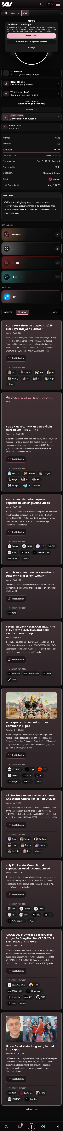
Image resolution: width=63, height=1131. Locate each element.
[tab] (9, 312)
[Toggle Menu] (58, 4)
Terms (39, 31)
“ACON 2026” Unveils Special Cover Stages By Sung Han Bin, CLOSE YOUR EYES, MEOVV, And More (30, 938)
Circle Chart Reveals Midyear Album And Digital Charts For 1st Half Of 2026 (31, 797)
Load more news (31, 1109)
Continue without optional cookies (31, 42)
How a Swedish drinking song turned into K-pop (30, 1047)
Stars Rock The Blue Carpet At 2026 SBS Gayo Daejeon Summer (29, 327)
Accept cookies (32, 36)
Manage (31, 47)
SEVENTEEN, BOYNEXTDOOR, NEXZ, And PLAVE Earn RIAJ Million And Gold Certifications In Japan (30, 630)
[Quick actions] (31, 1127)
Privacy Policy (47, 31)
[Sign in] (43, 1126)
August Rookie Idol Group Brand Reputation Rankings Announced (28, 501)
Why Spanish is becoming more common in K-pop (27, 724)
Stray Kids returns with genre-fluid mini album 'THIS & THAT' (29, 428)
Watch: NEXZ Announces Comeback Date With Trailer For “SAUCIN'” (30, 574)
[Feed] (6, 1126)
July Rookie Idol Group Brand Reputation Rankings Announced (28, 866)
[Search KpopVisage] (41, 4)
